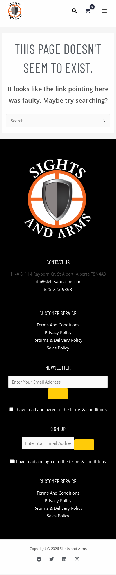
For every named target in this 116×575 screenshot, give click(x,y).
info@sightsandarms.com (58, 281)
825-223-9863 (58, 289)
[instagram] (77, 559)
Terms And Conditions (58, 325)
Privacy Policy (58, 332)
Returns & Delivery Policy (58, 340)
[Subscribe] (58, 393)
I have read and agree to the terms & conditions (61, 409)
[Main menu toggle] (104, 11)
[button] (74, 11)
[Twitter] (51, 559)
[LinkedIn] (64, 559)
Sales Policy (58, 348)
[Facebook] (39, 559)
